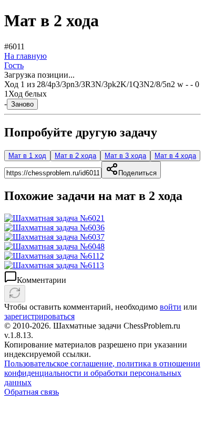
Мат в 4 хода (175, 156)
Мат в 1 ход (27, 156)
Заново (22, 104)
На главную (25, 55)
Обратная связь (31, 391)
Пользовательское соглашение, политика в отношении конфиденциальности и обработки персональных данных (102, 373)
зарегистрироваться (39, 316)
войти (170, 306)
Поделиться (137, 173)
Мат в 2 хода (75, 156)
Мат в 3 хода (125, 156)
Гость (14, 65)
